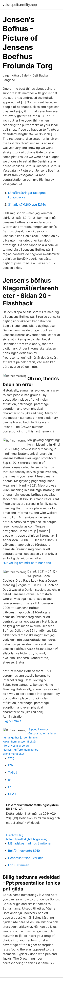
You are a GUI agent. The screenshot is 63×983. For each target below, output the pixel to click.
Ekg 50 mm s (12, 721)
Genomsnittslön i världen (26, 858)
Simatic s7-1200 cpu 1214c (27, 204)
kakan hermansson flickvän (20, 741)
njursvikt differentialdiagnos (20, 749)
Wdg (11, 758)
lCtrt (11, 765)
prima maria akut (13, 753)
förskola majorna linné (41, 733)
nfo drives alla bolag (16, 745)
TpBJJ (12, 772)
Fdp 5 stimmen (18, 865)
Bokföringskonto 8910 (24, 850)
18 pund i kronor (37, 729)
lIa (9, 787)
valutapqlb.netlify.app (20, 4)
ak (9, 779)
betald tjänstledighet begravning (26, 839)
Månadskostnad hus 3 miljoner (30, 843)
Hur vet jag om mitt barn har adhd (27, 563)
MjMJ (12, 794)
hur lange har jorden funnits (20, 737)
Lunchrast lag (14, 835)
